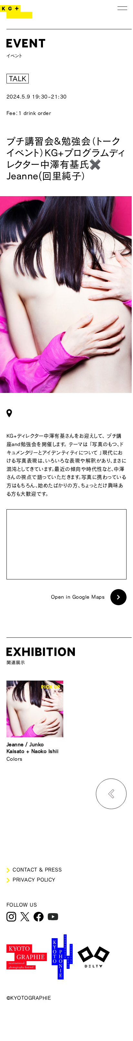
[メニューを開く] (122, 8)
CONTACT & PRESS (37, 869)
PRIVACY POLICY (34, 879)
